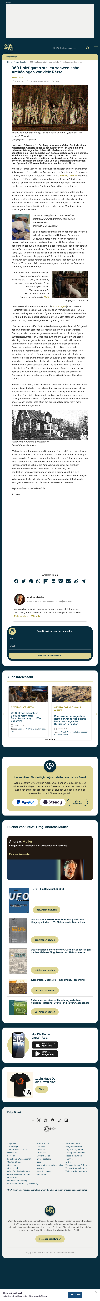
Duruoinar (58, 735)
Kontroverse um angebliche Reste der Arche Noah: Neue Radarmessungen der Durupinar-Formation (70, 720)
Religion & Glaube (73, 1146)
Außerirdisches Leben (17, 1149)
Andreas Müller (17, 77)
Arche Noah (71, 732)
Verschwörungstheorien (76, 1168)
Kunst (38, 1162)
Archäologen (59, 306)
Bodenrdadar (82, 732)
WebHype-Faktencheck (76, 1171)
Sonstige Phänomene (75, 1152)
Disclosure (12, 1152)
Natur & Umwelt (43, 1171)
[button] (16, 581)
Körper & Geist (43, 1156)
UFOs (31, 707)
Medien (21, 729)
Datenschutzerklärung (17, 1180)
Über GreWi (12, 1177)
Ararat (63, 732)
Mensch (40, 1168)
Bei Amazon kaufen (45, 1012)
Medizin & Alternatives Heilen (49, 1165)
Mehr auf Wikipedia (19, 854)
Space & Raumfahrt (74, 1156)
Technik (69, 1159)
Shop (41, 1089)
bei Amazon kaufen (46, 909)
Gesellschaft (18, 707)
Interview (40, 1146)
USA (12, 731)
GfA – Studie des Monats (18, 1171)
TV (26, 729)
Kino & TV (41, 1149)
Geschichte (12, 1165)
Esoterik (11, 1156)
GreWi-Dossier (43, 1143)
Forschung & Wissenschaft (19, 1159)
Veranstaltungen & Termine (77, 1165)
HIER (46, 297)
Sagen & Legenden (74, 1149)
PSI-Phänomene (72, 1143)
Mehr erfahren (77, 802)
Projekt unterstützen (50, 1239)
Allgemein (11, 1143)
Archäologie (21, 62)
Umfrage (41, 729)
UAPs (30, 729)
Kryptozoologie (43, 1159)
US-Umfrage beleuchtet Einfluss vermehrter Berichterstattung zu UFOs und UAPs (26, 717)
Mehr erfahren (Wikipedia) (27, 616)
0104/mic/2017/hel (67, 175)
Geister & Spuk (14, 1162)
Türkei (65, 735)
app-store (45, 1045)
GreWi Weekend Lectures (18, 1174)
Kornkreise (41, 1152)
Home (9, 62)
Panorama (41, 1174)
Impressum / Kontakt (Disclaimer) (22, 1183)
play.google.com (45, 1053)
